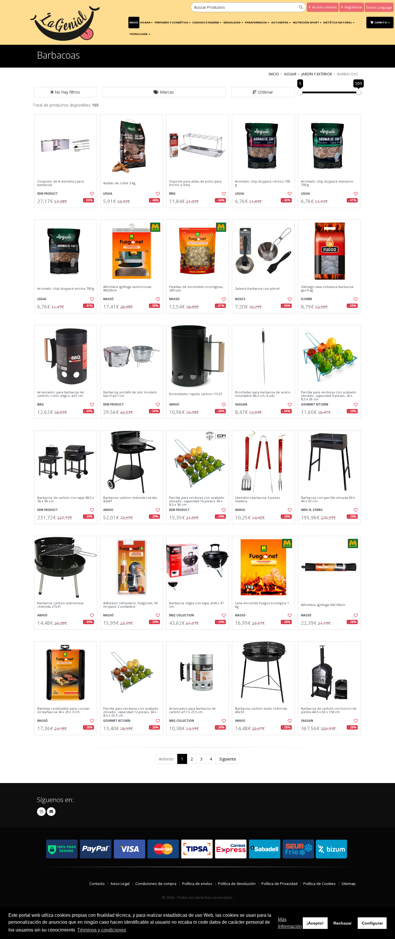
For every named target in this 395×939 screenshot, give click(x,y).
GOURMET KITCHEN (314, 404)
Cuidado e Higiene (205, 22)
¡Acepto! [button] (315, 923)
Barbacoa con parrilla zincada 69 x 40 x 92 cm (328, 499)
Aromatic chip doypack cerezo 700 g (262, 183)
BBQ (172, 194)
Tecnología (138, 34)
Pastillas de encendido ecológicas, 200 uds (196, 288)
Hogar (145, 22)
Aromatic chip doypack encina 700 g (65, 288)
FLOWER (306, 299)
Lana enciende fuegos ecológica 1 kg (262, 605)
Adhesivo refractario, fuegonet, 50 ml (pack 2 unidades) (130, 605)
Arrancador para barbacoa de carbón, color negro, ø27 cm (60, 394)
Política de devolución (237, 883)
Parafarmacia (256, 22)
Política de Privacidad (279, 883)
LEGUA (107, 194)
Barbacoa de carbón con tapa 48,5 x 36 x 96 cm (65, 499)
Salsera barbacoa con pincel (257, 288)
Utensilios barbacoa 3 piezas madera (257, 499)
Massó (108, 299)
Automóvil (280, 22)
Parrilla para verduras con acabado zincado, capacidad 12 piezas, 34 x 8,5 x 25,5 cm (130, 712)
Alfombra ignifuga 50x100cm (323, 605)
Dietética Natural (337, 22)
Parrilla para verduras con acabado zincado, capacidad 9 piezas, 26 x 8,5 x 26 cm (328, 396)
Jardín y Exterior (317, 74)
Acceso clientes (324, 7)
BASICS (240, 299)
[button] (164, 92)
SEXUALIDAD (232, 22)
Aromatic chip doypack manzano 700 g (327, 183)
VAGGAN (241, 404)
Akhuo (174, 404)
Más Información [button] (290, 923)
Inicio (133, 22)
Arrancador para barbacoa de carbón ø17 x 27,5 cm (192, 710)
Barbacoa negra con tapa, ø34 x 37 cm (196, 605)
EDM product (47, 194)
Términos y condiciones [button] (101, 929)
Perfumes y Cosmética (171, 22)
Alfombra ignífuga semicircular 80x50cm (127, 288)
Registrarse (353, 7)
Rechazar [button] (342, 923)
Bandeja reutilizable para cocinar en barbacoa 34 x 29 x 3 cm (63, 710)
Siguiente (227, 759)
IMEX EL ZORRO (312, 510)
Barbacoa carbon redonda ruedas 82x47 (130, 499)
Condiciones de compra (155, 883)
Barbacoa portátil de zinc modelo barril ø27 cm (130, 394)
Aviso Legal (120, 883)
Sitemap (349, 883)
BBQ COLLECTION (181, 615)
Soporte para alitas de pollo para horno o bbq (195, 183)
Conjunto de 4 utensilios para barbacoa (60, 183)
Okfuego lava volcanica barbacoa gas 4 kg (327, 288)
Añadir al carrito (68, 213)
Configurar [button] (372, 923)
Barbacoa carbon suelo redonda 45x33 (261, 710)
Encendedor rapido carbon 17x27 (195, 394)
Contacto (97, 883)
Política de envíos (197, 883)
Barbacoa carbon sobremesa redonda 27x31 (60, 605)
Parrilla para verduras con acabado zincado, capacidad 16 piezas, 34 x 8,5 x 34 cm (196, 501)
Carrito (380, 22)
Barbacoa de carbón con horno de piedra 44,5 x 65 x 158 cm (329, 710)
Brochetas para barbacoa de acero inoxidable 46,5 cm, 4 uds (262, 394)
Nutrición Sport (306, 22)
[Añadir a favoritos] (91, 194)
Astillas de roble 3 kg (119, 183)
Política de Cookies (319, 883)
